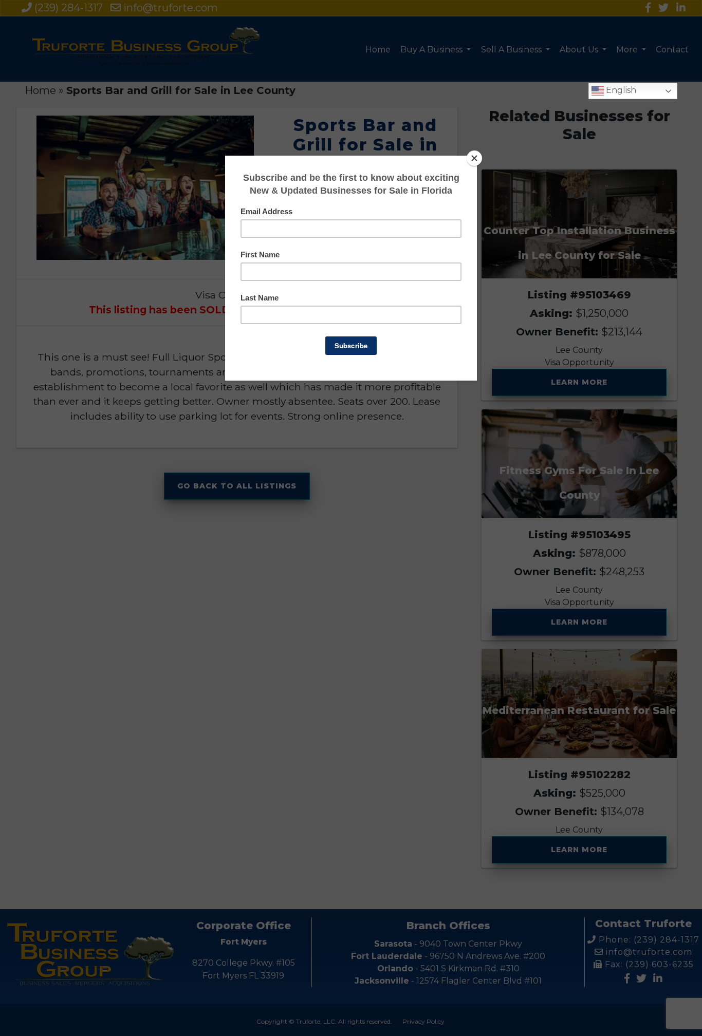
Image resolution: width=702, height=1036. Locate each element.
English (620, 90)
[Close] (474, 158)
